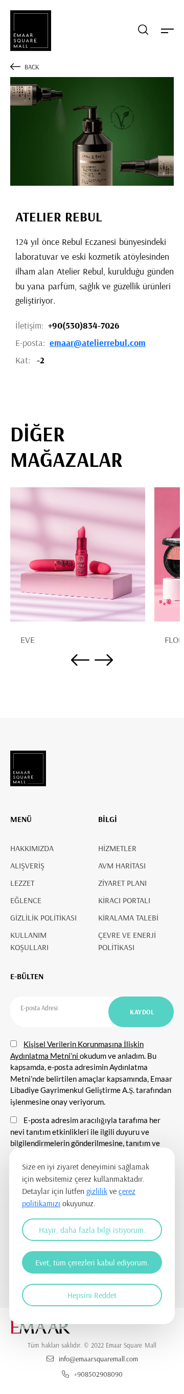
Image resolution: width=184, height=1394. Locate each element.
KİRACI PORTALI (124, 900)
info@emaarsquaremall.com (98, 1358)
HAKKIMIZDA (32, 848)
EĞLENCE (25, 900)
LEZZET (22, 883)
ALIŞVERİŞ (27, 865)
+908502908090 (98, 1374)
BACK (32, 67)
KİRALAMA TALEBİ (128, 917)
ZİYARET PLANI (122, 883)
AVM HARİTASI (122, 865)
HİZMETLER (117, 848)
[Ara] (143, 31)
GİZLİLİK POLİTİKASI (43, 917)
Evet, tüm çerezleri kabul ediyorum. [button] (92, 1262)
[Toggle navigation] (167, 31)
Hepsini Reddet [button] (92, 1295)
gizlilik (96, 1191)
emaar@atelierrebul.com (98, 342)
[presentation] (80, 661)
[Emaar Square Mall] (30, 31)
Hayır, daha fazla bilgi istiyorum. (92, 1230)
